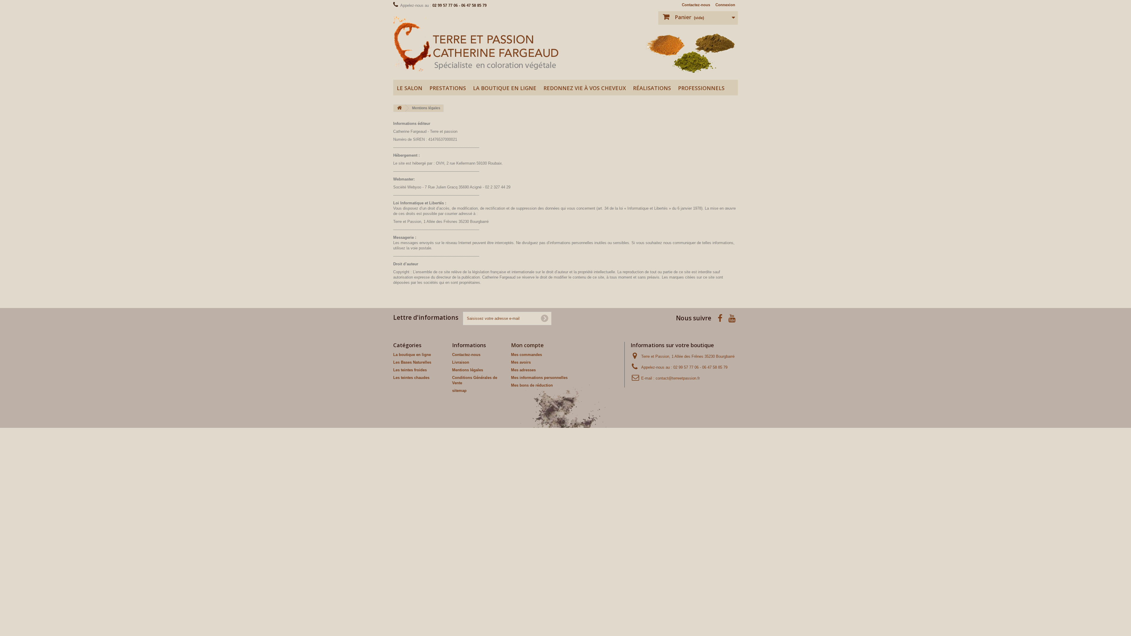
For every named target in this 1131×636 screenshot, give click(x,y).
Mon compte (527, 345)
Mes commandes (526, 354)
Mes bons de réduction (532, 385)
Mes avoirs (521, 362)
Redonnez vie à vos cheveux (584, 88)
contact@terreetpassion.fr (678, 378)
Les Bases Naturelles (412, 362)
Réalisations (652, 88)
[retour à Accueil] (399, 108)
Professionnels (701, 88)
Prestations (447, 88)
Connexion (725, 5)
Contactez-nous (696, 5)
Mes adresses (523, 370)
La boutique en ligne (504, 88)
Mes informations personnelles (539, 377)
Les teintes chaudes (411, 377)
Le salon (409, 88)
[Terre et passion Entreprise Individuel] (477, 44)
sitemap (459, 390)
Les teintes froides (410, 370)
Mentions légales (467, 370)
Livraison (460, 362)
